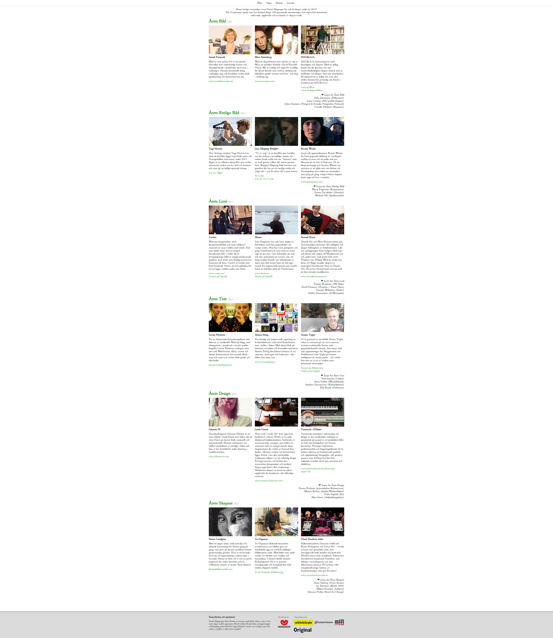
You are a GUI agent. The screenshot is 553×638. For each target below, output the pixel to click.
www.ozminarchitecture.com (269, 480)
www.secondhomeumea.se (313, 276)
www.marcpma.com (265, 81)
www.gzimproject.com (312, 181)
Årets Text (221, 298)
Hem (259, 3)
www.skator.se (262, 273)
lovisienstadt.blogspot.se (220, 364)
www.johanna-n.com (219, 456)
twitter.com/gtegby (310, 370)
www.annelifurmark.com (221, 81)
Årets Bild (220, 21)
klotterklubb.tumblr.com (221, 569)
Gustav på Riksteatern (312, 367)
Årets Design (223, 393)
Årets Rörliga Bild (227, 112)
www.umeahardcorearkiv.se (314, 575)
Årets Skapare (224, 503)
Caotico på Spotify (218, 276)
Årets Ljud (221, 201)
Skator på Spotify (264, 276)
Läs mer (290, 3)
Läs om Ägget (216, 172)
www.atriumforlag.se (265, 361)
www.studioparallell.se (312, 90)
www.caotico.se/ (217, 273)
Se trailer (259, 175)
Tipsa (268, 3)
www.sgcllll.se (307, 87)
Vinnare (279, 3)
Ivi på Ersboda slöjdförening (269, 572)
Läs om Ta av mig (264, 178)
